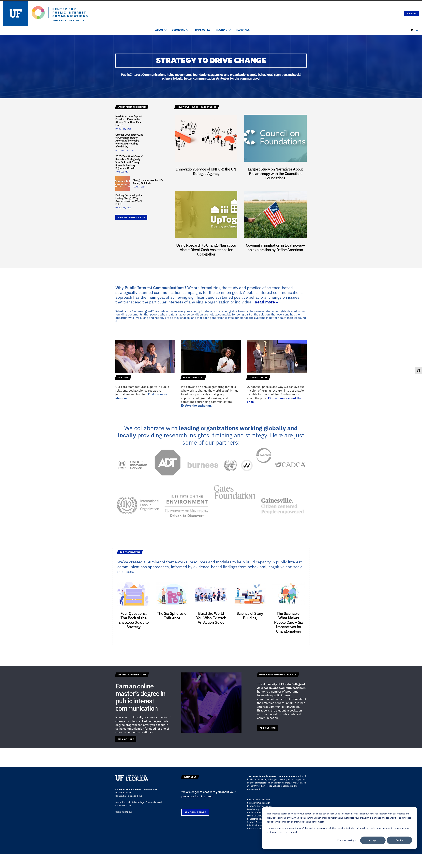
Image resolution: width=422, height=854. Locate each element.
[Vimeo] (411, 30)
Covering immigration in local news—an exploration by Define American (275, 247)
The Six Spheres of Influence (172, 615)
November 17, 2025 (125, 150)
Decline (399, 840)
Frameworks (202, 29)
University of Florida (277, 684)
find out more (126, 739)
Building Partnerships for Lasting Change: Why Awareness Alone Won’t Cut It (128, 199)
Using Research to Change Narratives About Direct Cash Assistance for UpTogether (206, 249)
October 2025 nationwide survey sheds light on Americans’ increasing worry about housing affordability (129, 140)
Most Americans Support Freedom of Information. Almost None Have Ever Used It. (128, 121)
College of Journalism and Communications (281, 686)
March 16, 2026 (123, 129)
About (159, 29)
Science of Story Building (250, 615)
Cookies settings (346, 840)
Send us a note (195, 812)
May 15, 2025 (139, 186)
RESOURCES (243, 29)
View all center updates (131, 217)
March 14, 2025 (123, 207)
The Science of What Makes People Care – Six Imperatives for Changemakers (288, 622)
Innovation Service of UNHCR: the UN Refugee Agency (206, 171)
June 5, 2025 (121, 172)
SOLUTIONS (178, 29)
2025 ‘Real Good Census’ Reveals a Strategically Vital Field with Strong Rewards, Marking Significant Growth (129, 162)
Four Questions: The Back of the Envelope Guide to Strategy (133, 620)
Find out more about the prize (274, 400)
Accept (373, 840)
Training (221, 29)
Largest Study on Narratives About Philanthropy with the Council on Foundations (275, 173)
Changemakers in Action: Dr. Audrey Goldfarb (148, 181)
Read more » (266, 302)
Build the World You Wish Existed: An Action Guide (211, 618)
